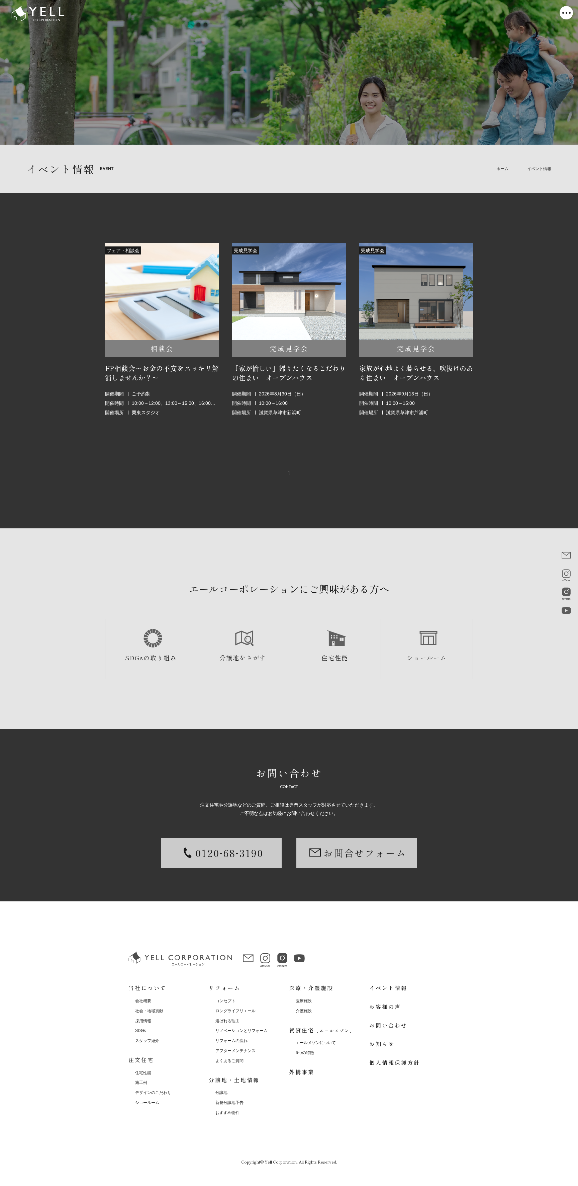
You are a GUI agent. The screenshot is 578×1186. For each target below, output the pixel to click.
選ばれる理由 (227, 1021)
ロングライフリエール (235, 1011)
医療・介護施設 (311, 988)
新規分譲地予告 (229, 1102)
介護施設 (304, 1011)
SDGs (140, 1030)
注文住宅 (141, 1060)
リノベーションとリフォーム (241, 1030)
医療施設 (304, 1000)
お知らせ (382, 1044)
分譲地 (221, 1092)
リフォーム (224, 988)
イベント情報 (388, 988)
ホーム (502, 168)
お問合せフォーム (364, 853)
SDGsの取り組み (151, 657)
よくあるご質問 (229, 1060)
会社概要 (143, 1000)
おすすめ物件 (227, 1112)
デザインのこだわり (153, 1092)
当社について (147, 988)
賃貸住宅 (322, 1030)
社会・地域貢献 (149, 1011)
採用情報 (143, 1021)
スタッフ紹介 (147, 1040)
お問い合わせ (388, 1025)
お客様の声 (385, 1007)
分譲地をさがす (242, 657)
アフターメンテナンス (235, 1050)
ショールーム (427, 657)
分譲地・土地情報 (234, 1080)
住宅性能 (334, 657)
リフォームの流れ (231, 1040)
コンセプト (225, 1000)
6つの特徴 (305, 1052)
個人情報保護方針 (394, 1062)
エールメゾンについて (316, 1042)
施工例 (141, 1082)
